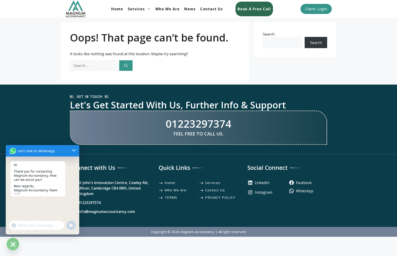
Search (269, 34)
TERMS (170, 197)
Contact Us (211, 8)
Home (117, 8)
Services (136, 8)
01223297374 (198, 123)
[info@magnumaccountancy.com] (102, 211)
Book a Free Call (254, 8)
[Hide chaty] (13, 244)
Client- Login (316, 8)
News (190, 8)
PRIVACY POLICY (220, 197)
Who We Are (167, 8)
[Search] (126, 65)
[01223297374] (85, 202)
